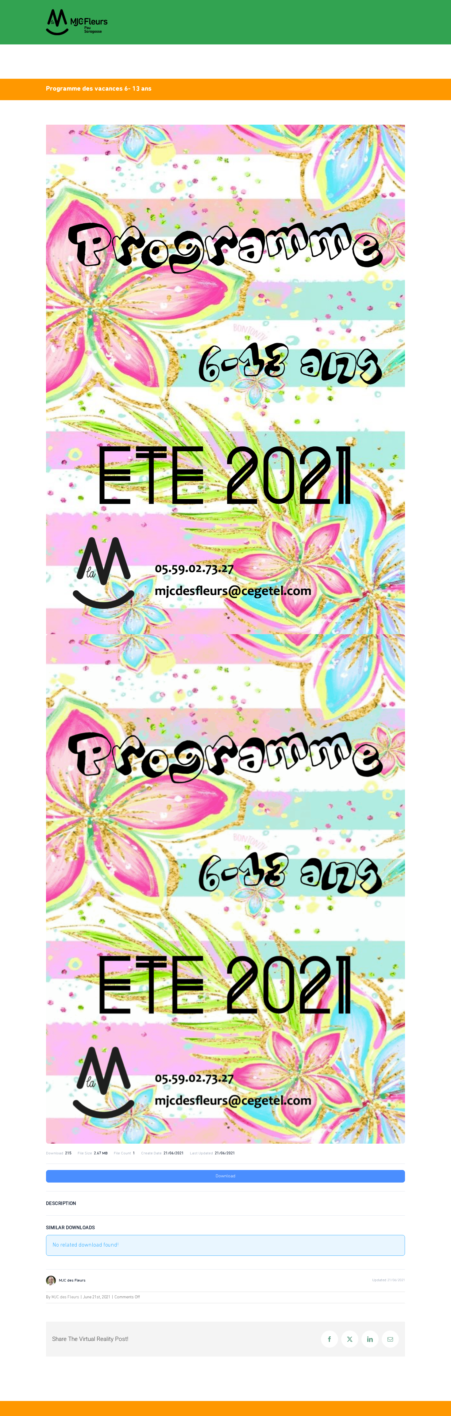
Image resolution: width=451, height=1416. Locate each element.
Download (225, 1176)
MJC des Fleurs (65, 1297)
